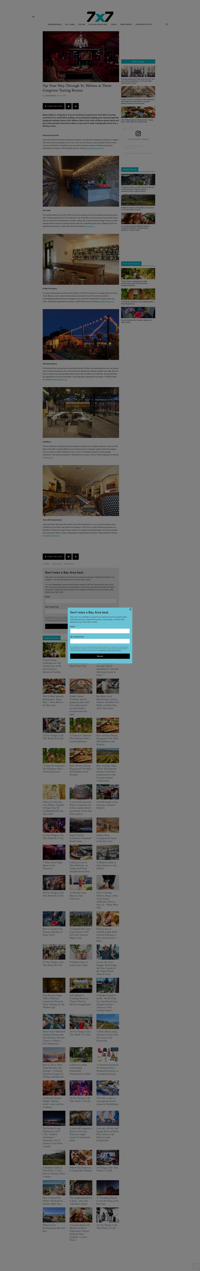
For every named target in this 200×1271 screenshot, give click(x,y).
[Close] (130, 609)
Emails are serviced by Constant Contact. (110, 650)
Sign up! (100, 656)
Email (72, 626)
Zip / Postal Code (77, 637)
